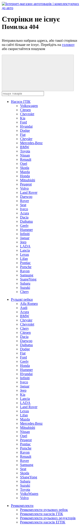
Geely (24, 225)
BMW (24, 147)
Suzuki (25, 287)
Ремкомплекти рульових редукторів (48, 518)
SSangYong (28, 477)
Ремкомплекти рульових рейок (44, 510)
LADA (25, 246)
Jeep (23, 242)
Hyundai (26, 126)
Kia (22, 118)
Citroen (25, 110)
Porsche (25, 267)
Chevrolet (27, 114)
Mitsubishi (27, 180)
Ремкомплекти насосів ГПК (41, 514)
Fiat (23, 135)
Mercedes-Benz (31, 143)
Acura (24, 213)
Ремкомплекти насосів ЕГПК (42, 522)
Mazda (25, 172)
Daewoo (26, 197)
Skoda (24, 168)
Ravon (25, 271)
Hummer (26, 230)
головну (68, 45)
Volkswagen (29, 106)
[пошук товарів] (38, 73)
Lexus (24, 254)
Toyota (25, 151)
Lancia (25, 250)
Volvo (24, 188)
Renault (25, 159)
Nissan (25, 155)
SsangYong (28, 279)
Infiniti (25, 234)
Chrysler (26, 139)
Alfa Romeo (29, 304)
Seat (23, 205)
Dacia (24, 217)
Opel (23, 164)
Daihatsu (26, 221)
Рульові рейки (22, 299)
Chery (24, 292)
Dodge (25, 130)
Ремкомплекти (22, 506)
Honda (25, 176)
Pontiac (25, 263)
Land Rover (28, 192)
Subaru (25, 283)
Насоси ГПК (21, 102)
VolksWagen (29, 494)
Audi (23, 308)
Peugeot (26, 184)
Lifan (24, 259)
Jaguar (24, 238)
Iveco (24, 209)
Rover (24, 201)
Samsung (26, 275)
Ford (23, 122)
